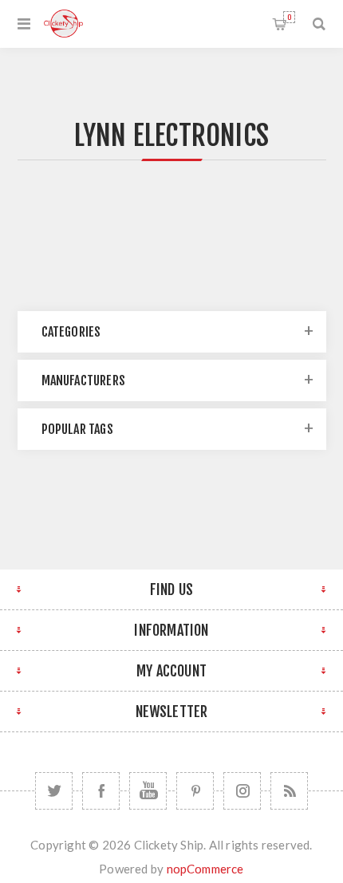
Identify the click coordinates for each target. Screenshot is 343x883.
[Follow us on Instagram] (242, 791)
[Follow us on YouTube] (148, 791)
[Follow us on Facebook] (101, 791)
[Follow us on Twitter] (54, 791)
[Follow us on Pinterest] (195, 791)
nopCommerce (205, 868)
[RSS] (289, 791)
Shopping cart (289, 17)
